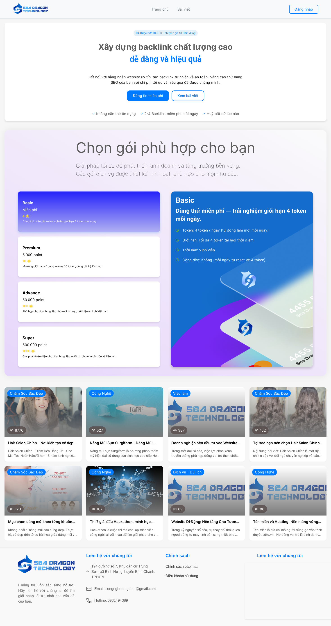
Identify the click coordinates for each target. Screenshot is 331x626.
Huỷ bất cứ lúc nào (223, 113)
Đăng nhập (304, 9)
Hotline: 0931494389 (111, 600)
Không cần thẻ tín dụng (116, 113)
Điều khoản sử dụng (182, 576)
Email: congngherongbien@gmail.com (125, 589)
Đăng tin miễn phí (148, 95)
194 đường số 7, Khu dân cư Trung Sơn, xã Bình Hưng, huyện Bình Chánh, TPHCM (123, 571)
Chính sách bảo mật (181, 566)
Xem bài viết (187, 95)
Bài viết (183, 9)
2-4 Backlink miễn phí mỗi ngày (171, 113)
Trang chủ (160, 9)
